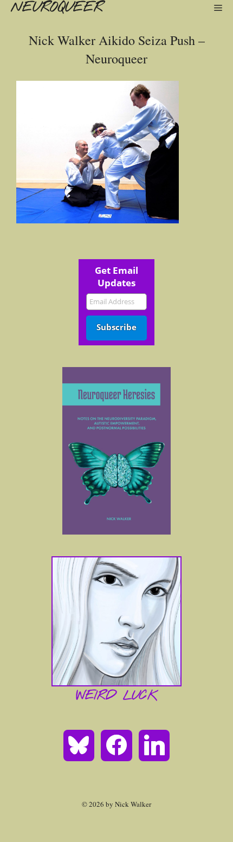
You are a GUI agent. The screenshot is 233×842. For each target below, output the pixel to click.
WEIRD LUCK (117, 696)
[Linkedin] (154, 744)
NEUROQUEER (57, 7)
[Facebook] (116, 744)
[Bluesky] (79, 744)
